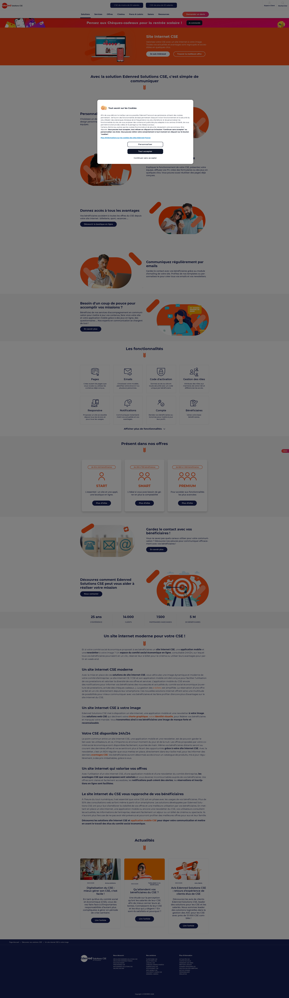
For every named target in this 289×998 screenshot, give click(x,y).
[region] (145, 132)
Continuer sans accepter (145, 158)
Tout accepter (145, 151)
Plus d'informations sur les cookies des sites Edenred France (125, 138)
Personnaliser (145, 144)
